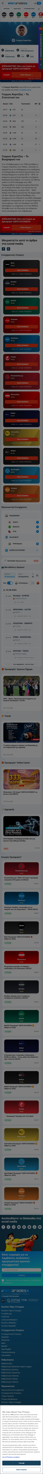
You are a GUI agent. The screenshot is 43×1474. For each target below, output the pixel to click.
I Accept (21, 1463)
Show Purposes (21, 1470)
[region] (21, 1439)
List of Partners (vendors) (11, 1457)
